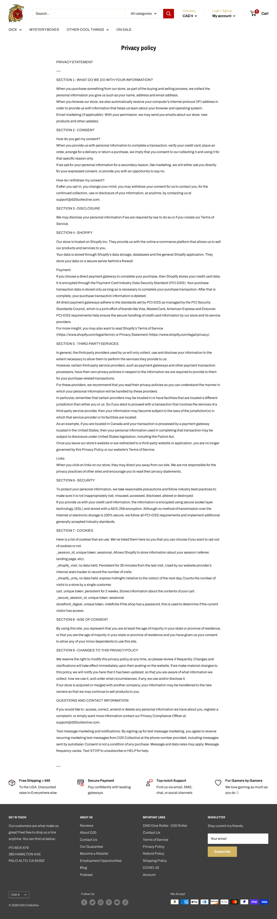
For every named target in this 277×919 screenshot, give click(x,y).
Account (149, 875)
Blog (83, 867)
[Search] (168, 13)
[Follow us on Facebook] (84, 902)
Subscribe (222, 851)
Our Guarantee (91, 846)
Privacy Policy (153, 846)
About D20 (88, 832)
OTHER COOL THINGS (85, 29)
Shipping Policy (155, 860)
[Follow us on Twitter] (92, 902)
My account (222, 16)
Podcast (86, 875)
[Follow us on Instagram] (101, 902)
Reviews (86, 825)
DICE (13, 29)
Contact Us (88, 839)
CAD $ (15, 894)
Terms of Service (155, 839)
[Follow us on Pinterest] (109, 902)
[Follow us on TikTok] (125, 902)
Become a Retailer (94, 853)
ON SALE (124, 29)
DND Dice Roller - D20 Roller (165, 825)
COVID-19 (151, 867)
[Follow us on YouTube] (117, 902)
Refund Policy (153, 853)
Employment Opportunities (101, 860)
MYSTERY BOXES (44, 29)
